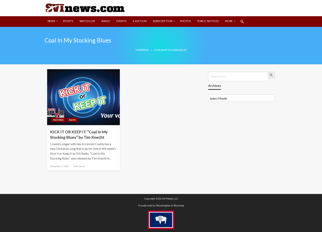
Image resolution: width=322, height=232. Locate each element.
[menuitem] (52, 21)
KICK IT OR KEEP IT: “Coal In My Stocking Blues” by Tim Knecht (79, 134)
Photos (185, 21)
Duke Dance (79, 166)
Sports (68, 21)
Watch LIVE (87, 21)
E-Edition (139, 21)
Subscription (162, 21)
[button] (242, 21)
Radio (106, 21)
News (51, 21)
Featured (58, 120)
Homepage (142, 50)
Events (121, 21)
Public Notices (208, 21)
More (229, 21)
